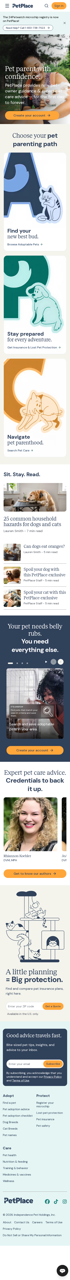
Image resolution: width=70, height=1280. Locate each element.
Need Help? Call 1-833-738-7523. (25, 27)
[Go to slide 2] (17, 663)
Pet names (10, 1135)
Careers (37, 1222)
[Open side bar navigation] (7, 5)
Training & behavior (15, 1168)
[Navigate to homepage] (26, 6)
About (7, 1222)
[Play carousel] (46, 662)
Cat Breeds (10, 1128)
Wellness (8, 1181)
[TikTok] (56, 1202)
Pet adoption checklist (18, 1116)
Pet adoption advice (16, 1109)
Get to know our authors (32, 873)
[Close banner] (64, 23)
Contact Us (21, 1222)
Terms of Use (20, 1080)
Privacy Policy (53, 1077)
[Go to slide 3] (22, 663)
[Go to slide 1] (10, 663)
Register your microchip (45, 1104)
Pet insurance (45, 1119)
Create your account (29, 115)
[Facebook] (47, 1202)
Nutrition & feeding (15, 1162)
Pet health (9, 1155)
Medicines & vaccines (17, 1174)
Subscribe (53, 1064)
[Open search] (46, 5)
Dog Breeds (10, 1122)
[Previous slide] (53, 662)
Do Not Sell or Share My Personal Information (32, 1235)
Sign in (59, 6)
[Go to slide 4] (27, 663)
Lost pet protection (49, 1113)
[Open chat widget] (62, 1270)
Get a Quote (53, 1006)
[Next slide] (61, 662)
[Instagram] (64, 1202)
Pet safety (43, 1126)
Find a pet (9, 1103)
